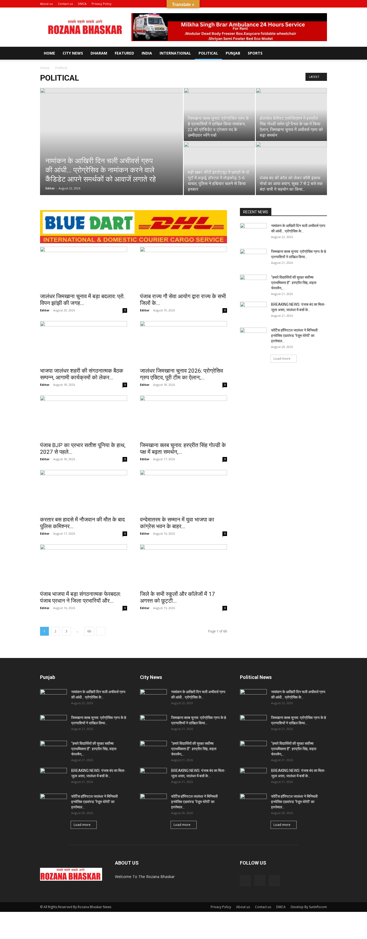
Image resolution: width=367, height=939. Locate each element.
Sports (255, 53)
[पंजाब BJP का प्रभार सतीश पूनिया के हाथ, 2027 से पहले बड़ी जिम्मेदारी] (83, 416)
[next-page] (100, 631)
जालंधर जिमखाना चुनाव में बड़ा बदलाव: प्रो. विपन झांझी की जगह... (82, 299)
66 (89, 631)
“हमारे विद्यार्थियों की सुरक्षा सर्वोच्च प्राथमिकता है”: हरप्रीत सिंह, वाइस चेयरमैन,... (293, 282)
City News (73, 53)
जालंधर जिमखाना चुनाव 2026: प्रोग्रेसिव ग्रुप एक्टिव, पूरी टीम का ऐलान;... (181, 374)
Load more (282, 358)
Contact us (65, 4)
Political (208, 53)
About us (46, 4)
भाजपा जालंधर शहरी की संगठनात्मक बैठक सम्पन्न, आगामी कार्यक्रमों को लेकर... (81, 374)
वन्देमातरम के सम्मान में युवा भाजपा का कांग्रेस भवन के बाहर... (177, 523)
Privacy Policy (101, 4)
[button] (297, 4)
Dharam (99, 53)
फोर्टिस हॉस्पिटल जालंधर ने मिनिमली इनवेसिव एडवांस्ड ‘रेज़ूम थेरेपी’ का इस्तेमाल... (294, 335)
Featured (124, 53)
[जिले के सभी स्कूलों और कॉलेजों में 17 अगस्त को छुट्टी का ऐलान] (183, 565)
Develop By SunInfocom (309, 907)
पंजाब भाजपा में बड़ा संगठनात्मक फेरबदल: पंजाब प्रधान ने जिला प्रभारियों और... (80, 597)
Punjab (233, 53)
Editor (50, 188)
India (147, 53)
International (175, 53)
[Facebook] (305, 4)
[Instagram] (314, 4)
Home (49, 53)
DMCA (82, 4)
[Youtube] (323, 4)
